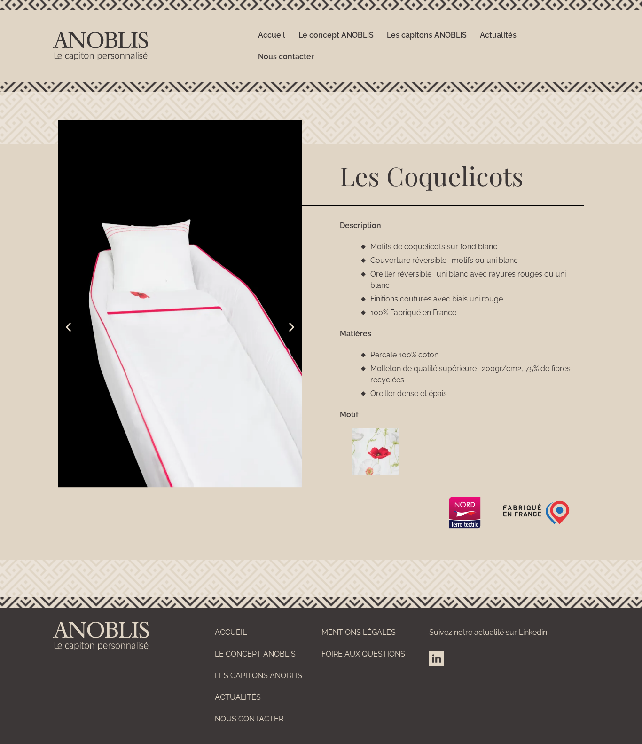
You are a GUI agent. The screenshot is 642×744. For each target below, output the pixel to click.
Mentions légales (358, 632)
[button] (68, 326)
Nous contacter (286, 56)
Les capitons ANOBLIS (427, 35)
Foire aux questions (363, 653)
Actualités (498, 35)
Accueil (271, 35)
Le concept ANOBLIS (336, 35)
